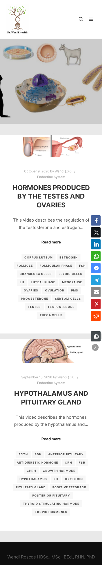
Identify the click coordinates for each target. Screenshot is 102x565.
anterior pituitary (66, 454)
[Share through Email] (96, 292)
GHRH (31, 470)
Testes (34, 306)
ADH (38, 454)
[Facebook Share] (96, 220)
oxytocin (74, 479)
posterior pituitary (51, 495)
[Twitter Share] (96, 232)
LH (22, 282)
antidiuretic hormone (37, 462)
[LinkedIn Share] (96, 244)
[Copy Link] (96, 336)
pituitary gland (31, 487)
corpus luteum (38, 257)
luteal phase (43, 282)
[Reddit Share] (96, 316)
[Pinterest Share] (96, 304)
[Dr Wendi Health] (17, 19)
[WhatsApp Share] (96, 256)
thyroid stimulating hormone (51, 503)
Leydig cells (70, 274)
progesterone (34, 298)
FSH (82, 265)
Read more (51, 242)
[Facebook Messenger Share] (96, 268)
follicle (25, 265)
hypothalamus (33, 479)
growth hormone (59, 470)
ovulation (54, 290)
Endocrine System (51, 177)
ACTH (23, 454)
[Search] (81, 19)
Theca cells (51, 315)
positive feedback (69, 487)
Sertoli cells (68, 298)
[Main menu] (91, 19)
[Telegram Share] (96, 280)
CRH (68, 462)
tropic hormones (51, 512)
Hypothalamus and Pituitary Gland (51, 397)
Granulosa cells (36, 274)
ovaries (31, 290)
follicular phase (56, 265)
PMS (74, 290)
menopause (72, 282)
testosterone (61, 306)
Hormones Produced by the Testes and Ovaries (51, 196)
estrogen (69, 257)
